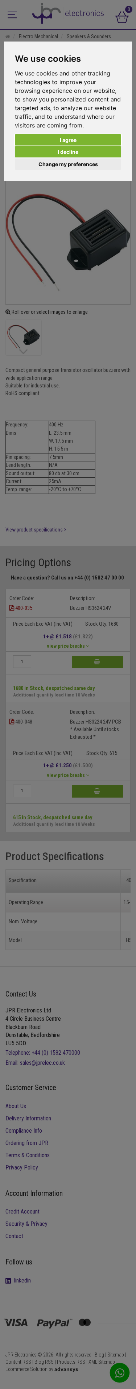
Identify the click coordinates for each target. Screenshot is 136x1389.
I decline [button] (68, 152)
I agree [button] (68, 140)
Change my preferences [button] (68, 164)
